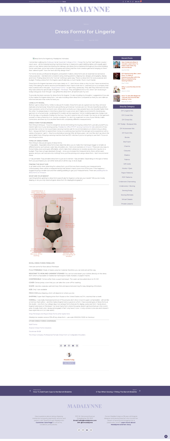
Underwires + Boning (127, 186)
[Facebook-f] (126, 2)
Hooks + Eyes (127, 168)
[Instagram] (130, 2)
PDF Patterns (127, 177)
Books (127, 137)
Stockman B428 (35, 331)
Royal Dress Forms (58, 88)
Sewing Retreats (127, 195)
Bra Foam (127, 142)
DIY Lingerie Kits (127, 111)
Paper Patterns (127, 173)
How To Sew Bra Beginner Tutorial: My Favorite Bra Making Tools (131, 97)
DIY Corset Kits (127, 115)
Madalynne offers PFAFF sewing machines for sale (76, 127)
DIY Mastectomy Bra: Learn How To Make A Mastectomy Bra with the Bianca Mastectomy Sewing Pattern (131, 77)
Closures (127, 151)
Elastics (127, 155)
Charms (127, 146)
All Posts (69, 363)
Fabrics (127, 159)
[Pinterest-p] (83, 430)
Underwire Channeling (127, 182)
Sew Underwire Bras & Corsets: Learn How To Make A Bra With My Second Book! (130, 64)
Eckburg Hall (51, 62)
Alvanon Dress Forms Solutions (40, 328)
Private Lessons (127, 204)
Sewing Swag (127, 190)
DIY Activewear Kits (127, 128)
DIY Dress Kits (127, 120)
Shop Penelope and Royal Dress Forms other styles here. (49, 314)
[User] (123, 2)
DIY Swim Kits (127, 133)
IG (68, 83)
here (64, 1)
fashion (86, 24)
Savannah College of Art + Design (71, 62)
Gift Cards (127, 164)
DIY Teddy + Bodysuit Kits (127, 124)
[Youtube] (128, 2)
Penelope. (64, 90)
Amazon (89, 147)
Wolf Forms (33, 324)
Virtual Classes (127, 199)
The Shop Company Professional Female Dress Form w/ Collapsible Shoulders (57, 335)
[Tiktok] (133, 2)
